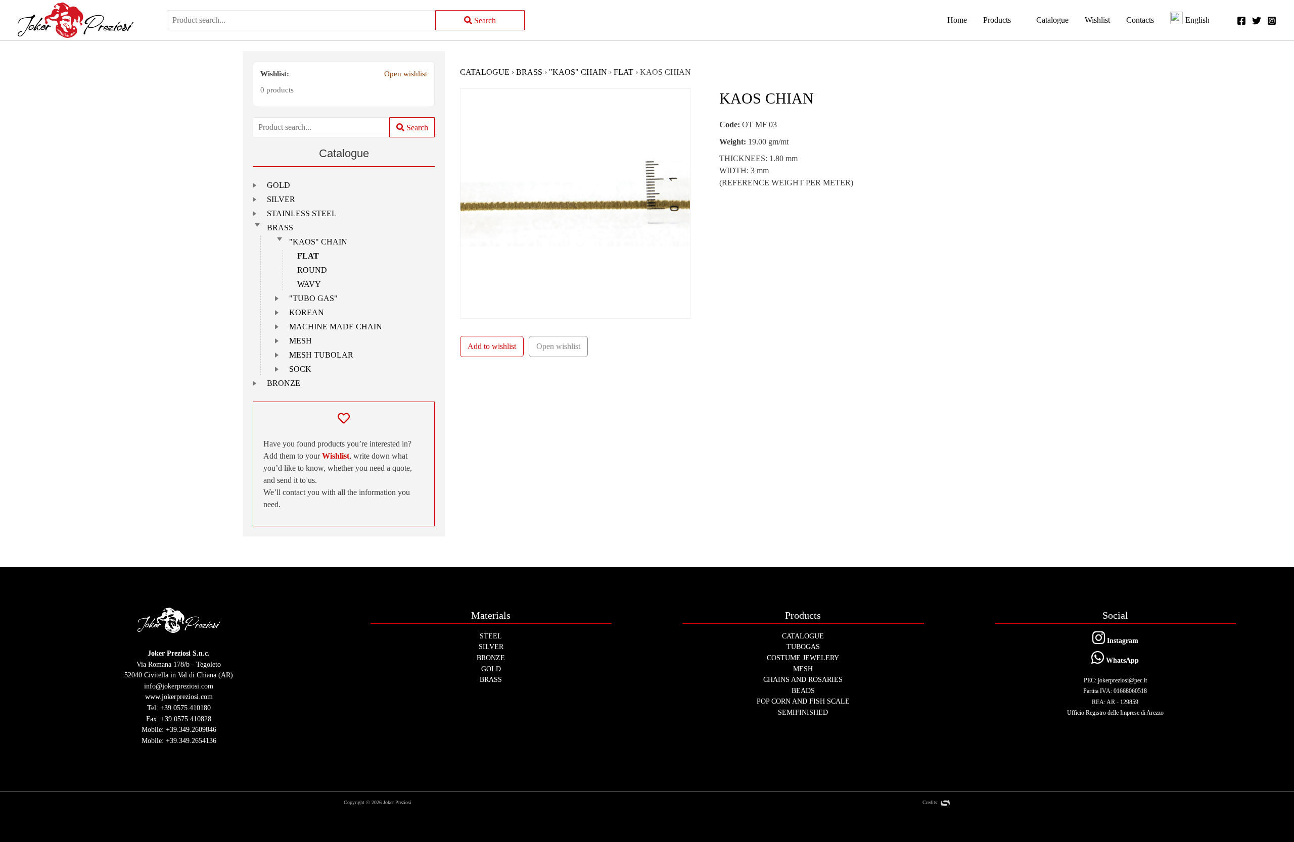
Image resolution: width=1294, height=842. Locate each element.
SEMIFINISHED (803, 712)
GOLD (278, 185)
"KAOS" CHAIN (318, 241)
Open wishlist (405, 73)
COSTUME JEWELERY (803, 658)
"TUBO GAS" (313, 298)
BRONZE (283, 383)
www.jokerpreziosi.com (179, 696)
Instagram (1121, 640)
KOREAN (306, 312)
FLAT (308, 256)
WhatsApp (1121, 660)
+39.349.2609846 (191, 729)
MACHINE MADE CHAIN (335, 326)
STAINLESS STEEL (302, 213)
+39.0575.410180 (185, 708)
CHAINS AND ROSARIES (803, 679)
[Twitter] (1256, 20)
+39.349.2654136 (191, 740)
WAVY (309, 284)
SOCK (300, 369)
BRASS (280, 227)
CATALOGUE (485, 72)
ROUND (312, 270)
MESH (300, 340)
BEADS (803, 690)
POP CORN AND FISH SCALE (803, 701)
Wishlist (335, 456)
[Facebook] (1241, 20)
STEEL (491, 636)
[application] (1015, 20)
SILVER (281, 199)
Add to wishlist (492, 346)
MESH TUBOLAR (321, 355)
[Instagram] (1271, 20)
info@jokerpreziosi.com (178, 686)
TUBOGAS (803, 646)
